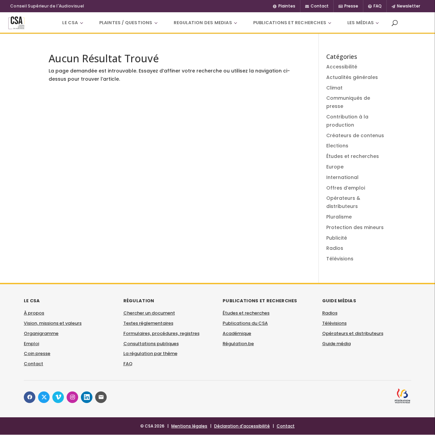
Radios (334, 248)
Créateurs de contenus (355, 135)
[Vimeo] (58, 397)
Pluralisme (339, 216)
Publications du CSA (245, 323)
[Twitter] (44, 397)
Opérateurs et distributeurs (352, 333)
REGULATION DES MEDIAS (203, 22)
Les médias (360, 22)
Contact (33, 363)
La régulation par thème (150, 353)
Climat (334, 87)
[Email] (101, 397)
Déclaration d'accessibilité (242, 426)
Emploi (31, 343)
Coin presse (37, 353)
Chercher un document (149, 313)
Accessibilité (341, 66)
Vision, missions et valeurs (53, 323)
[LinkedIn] (86, 397)
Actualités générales (352, 77)
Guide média (336, 343)
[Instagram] (72, 397)
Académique (237, 333)
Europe (335, 166)
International (342, 177)
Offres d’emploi (345, 187)
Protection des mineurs (355, 227)
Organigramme (41, 333)
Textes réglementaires (148, 323)
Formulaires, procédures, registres (161, 333)
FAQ (128, 363)
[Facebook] (29, 397)
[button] (395, 22)
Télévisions (339, 258)
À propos (34, 313)
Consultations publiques (151, 343)
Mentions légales (189, 426)
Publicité (336, 238)
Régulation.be (238, 343)
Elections (337, 145)
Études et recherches (352, 156)
